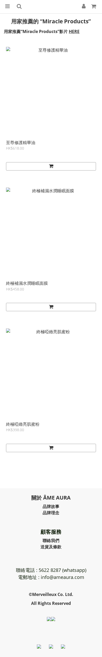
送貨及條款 (51, 547)
